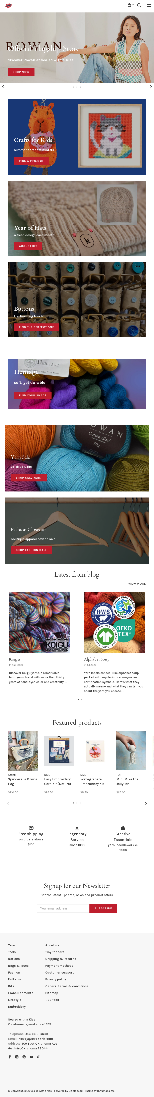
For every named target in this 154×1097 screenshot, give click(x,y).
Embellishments (20, 993)
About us (52, 945)
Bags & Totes (18, 966)
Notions (14, 959)
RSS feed (52, 1000)
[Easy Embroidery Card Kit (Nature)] (59, 751)
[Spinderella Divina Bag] (23, 751)
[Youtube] (31, 1057)
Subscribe (103, 908)
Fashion (14, 972)
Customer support (59, 972)
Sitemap (51, 993)
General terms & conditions (66, 986)
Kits (11, 986)
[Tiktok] (38, 1057)
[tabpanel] (77, 47)
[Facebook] (9, 1057)
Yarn (11, 945)
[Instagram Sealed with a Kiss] (16, 1057)
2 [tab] (81, 698)
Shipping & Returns (60, 959)
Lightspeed (76, 1090)
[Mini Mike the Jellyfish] (131, 751)
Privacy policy (55, 979)
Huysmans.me (105, 1090)
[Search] (139, 5)
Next (151, 87)
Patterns (14, 979)
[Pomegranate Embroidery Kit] (95, 751)
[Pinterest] (24, 1057)
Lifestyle (14, 1000)
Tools (12, 952)
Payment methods (59, 966)
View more (137, 583)
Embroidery (17, 1006)
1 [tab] (78, 698)
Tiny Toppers (54, 952)
